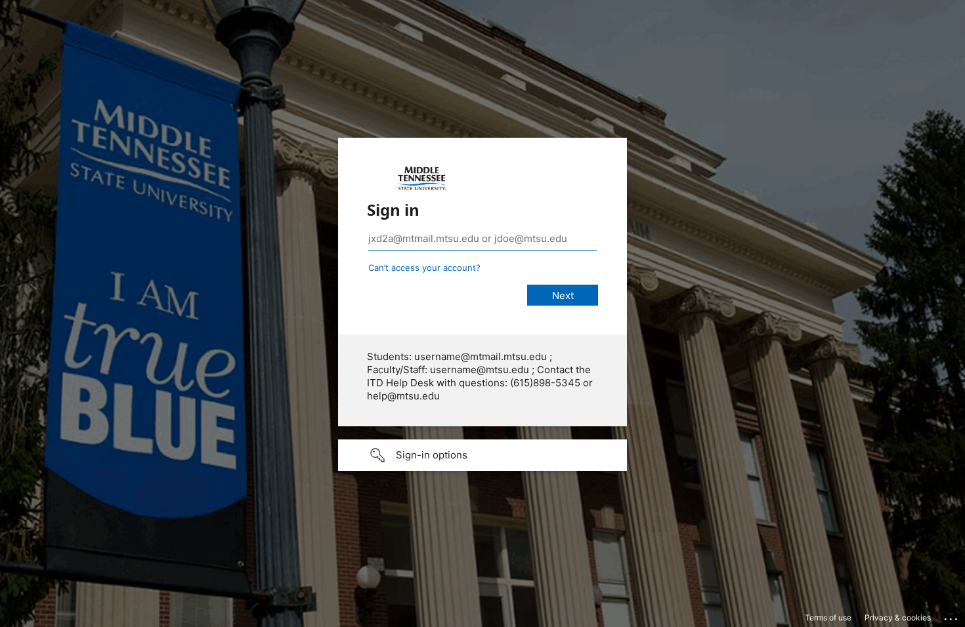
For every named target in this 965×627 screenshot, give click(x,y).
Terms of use (828, 617)
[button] (482, 455)
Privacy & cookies (898, 617)
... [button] (952, 615)
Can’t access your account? (424, 267)
